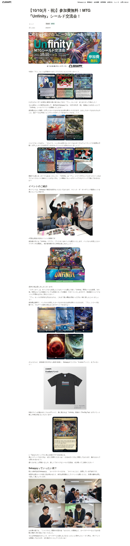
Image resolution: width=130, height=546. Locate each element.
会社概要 (96, 2)
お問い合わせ (124, 2)
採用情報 (103, 2)
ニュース (116, 2)
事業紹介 (90, 2)
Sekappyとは (82, 2)
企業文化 (109, 2)
